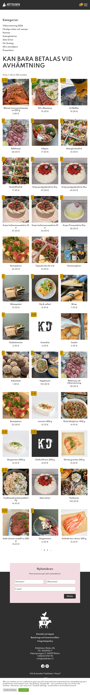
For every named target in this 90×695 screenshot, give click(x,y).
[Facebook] (43, 666)
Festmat (6, 33)
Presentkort (8, 50)
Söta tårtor (8, 40)
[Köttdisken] (11, 7)
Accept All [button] (23, 690)
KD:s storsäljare (10, 47)
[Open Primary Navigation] (85, 5)
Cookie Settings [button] (10, 690)
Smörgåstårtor (10, 36)
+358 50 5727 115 (45, 656)
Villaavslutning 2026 (13, 26)
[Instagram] (47, 666)
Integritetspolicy (45, 641)
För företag (8, 43)
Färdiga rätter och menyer (15, 29)
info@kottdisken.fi (45, 659)
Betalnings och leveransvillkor (45, 638)
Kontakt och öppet (45, 634)
